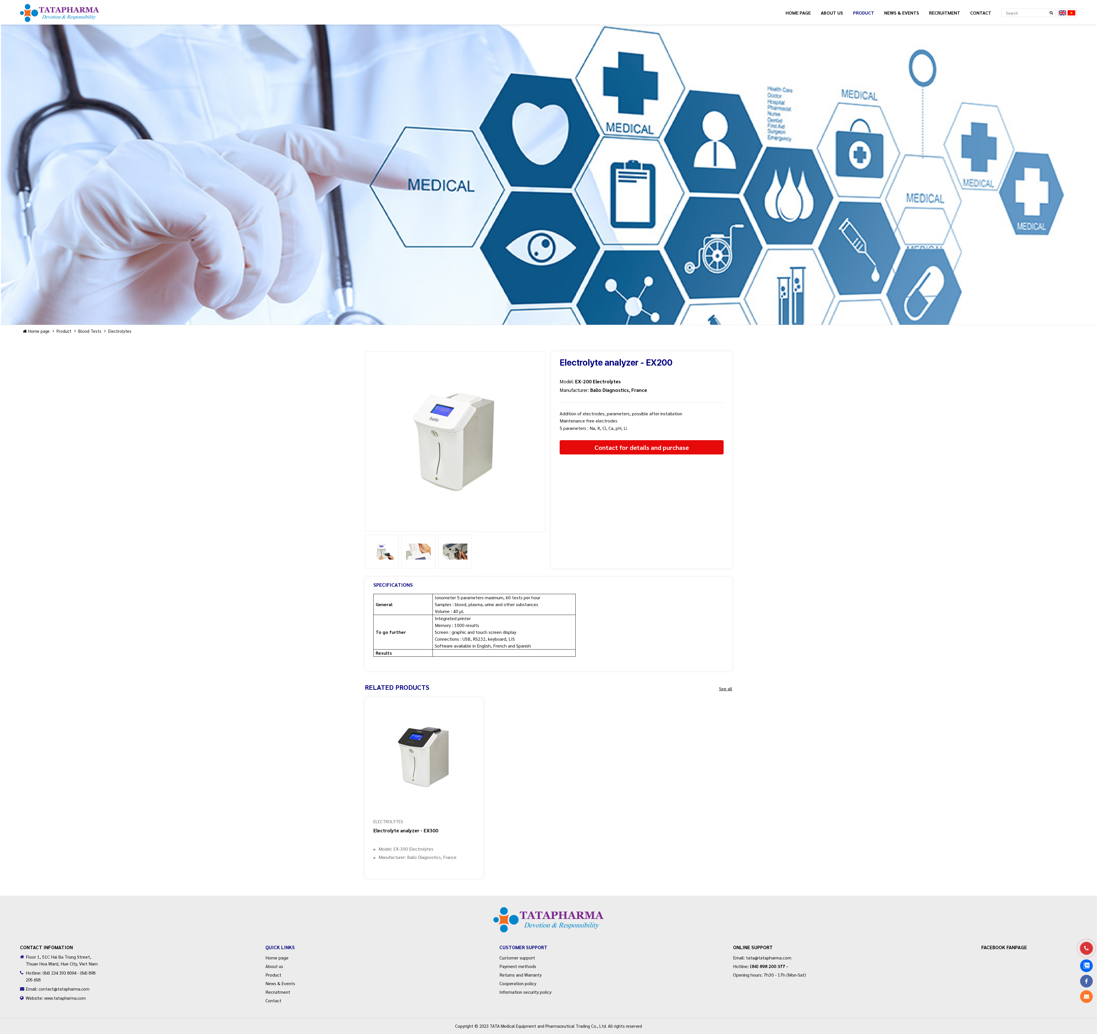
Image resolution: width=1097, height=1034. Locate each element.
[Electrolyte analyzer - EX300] (424, 756)
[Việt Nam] (1071, 12)
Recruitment (944, 13)
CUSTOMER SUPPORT (523, 947)
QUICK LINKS (280, 947)
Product (863, 13)
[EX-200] (455, 442)
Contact (980, 13)
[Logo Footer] (548, 919)
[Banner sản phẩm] (548, 175)
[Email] (1086, 996)
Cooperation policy (517, 983)
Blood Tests (89, 331)
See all (725, 689)
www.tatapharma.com (65, 998)
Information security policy (525, 992)
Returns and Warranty (520, 975)
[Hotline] (1086, 948)
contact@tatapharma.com (64, 988)
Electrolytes (119, 331)
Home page (798, 13)
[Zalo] (1086, 965)
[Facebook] (1086, 981)
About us (832, 13)
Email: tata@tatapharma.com (762, 958)
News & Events (901, 13)
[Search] (1051, 13)
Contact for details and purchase (641, 447)
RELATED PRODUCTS (397, 687)
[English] (1062, 12)
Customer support (517, 958)
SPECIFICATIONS (393, 584)
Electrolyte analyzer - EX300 (405, 830)
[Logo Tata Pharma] (59, 20)
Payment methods (517, 966)
